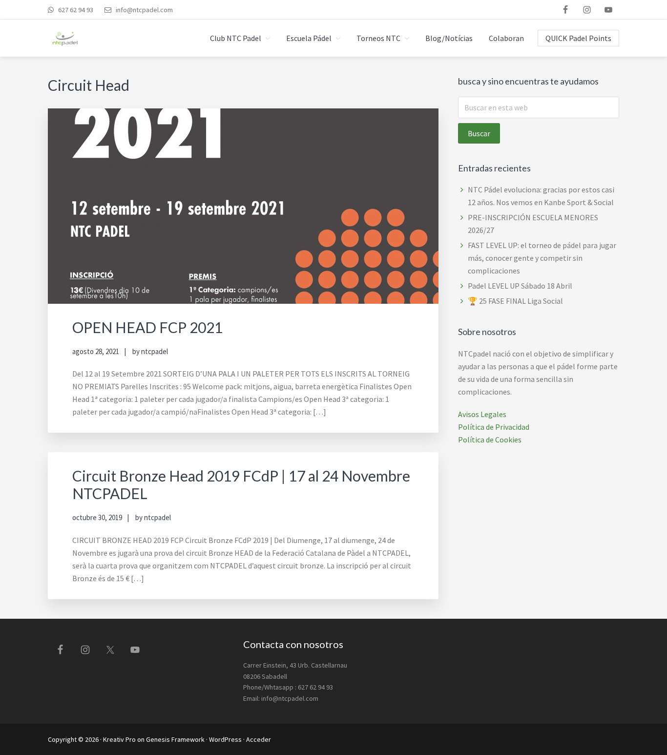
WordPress (225, 739)
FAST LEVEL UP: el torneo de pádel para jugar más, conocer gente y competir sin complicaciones (542, 257)
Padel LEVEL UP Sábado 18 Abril (520, 286)
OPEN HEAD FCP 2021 (147, 327)
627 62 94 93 (75, 9)
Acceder (258, 739)
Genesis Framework (175, 739)
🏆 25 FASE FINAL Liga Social (515, 301)
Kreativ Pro (119, 739)
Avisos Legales (482, 414)
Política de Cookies (489, 439)
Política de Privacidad (493, 427)
